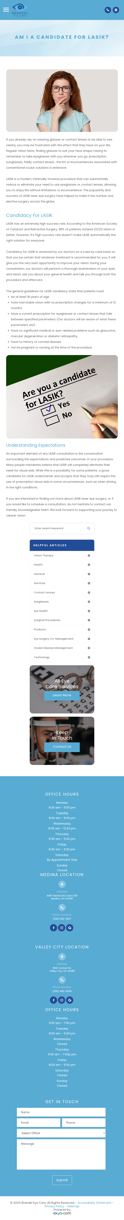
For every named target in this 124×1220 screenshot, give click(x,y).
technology (42, 657)
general (39, 574)
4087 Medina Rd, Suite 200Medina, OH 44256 (62, 897)
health (38, 565)
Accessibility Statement (94, 1203)
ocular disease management (53, 648)
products (40, 629)
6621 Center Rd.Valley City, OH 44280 (62, 969)
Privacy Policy (54, 1206)
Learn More (62, 695)
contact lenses (44, 592)
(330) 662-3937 (62, 918)
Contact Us (62, 746)
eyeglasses (41, 601)
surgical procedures (47, 620)
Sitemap (73, 1206)
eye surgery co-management (54, 639)
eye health (41, 611)
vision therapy (43, 555)
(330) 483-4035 (62, 991)
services (39, 583)
